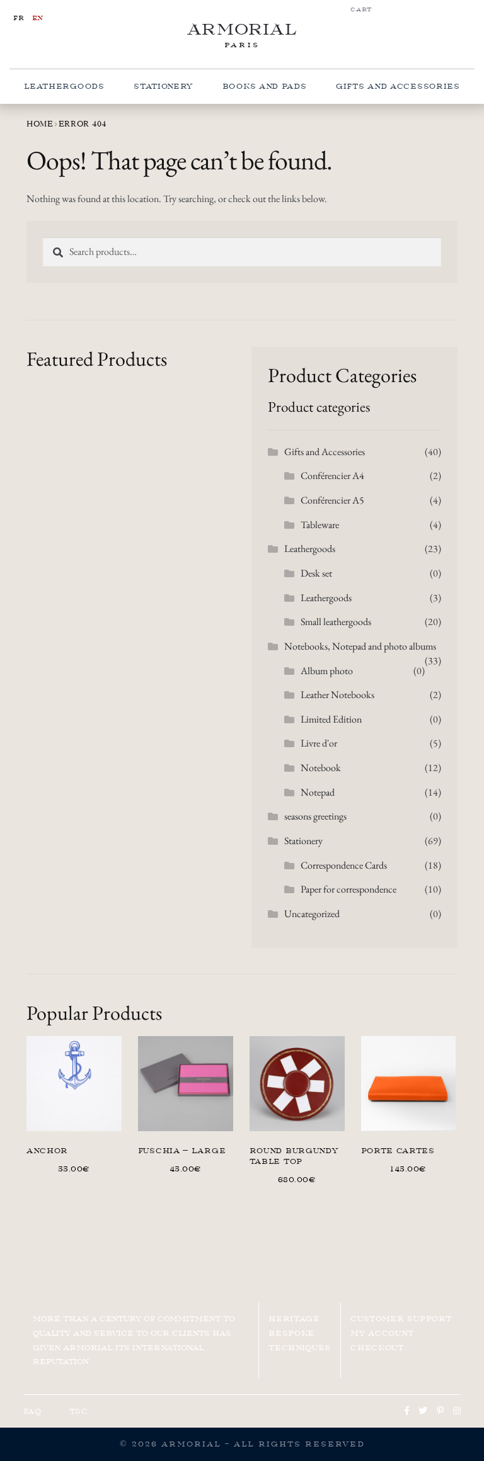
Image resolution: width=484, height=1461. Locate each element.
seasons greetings (315, 816)
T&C (78, 1411)
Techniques (299, 1347)
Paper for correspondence (348, 889)
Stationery (163, 86)
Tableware (320, 524)
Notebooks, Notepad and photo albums (360, 646)
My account (382, 1333)
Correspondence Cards (344, 865)
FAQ (32, 1411)
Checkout (377, 1347)
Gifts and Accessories (398, 86)
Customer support (400, 1318)
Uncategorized (312, 913)
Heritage (294, 1318)
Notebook (321, 767)
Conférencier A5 (332, 500)
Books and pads (264, 86)
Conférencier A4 (332, 475)
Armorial (242, 29)
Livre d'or (319, 743)
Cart (361, 9)
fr (18, 18)
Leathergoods (64, 86)
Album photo (327, 670)
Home (40, 123)
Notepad (318, 792)
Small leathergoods (336, 621)
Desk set (316, 573)
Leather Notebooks (337, 694)
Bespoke (291, 1333)
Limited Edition (331, 719)
